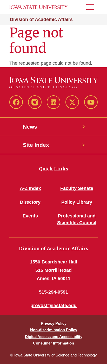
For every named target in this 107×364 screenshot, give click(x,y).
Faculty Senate (76, 188)
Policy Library (76, 202)
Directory (30, 202)
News (30, 127)
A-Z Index (30, 188)
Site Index (36, 145)
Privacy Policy (53, 323)
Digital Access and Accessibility (53, 336)
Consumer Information (53, 343)
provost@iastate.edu (53, 305)
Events (30, 216)
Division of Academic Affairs (41, 19)
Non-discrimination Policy (53, 330)
